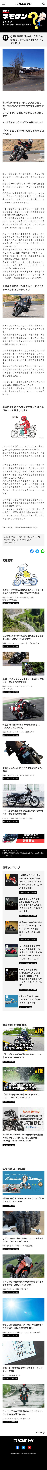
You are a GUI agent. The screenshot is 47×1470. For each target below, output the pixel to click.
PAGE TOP (39, 1433)
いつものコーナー (22, 643)
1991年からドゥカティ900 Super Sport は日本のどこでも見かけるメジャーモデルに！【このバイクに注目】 (30, 881)
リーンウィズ (8, 689)
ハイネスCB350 (8, 818)
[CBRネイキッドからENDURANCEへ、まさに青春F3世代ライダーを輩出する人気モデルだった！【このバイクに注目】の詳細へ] (11, 974)
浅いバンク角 (25, 537)
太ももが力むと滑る (10, 600)
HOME (4, 850)
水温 (18, 1375)
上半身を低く (26, 540)
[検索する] (43, 3)
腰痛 (18, 1289)
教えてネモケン (11, 537)
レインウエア (8, 1419)
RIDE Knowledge (9, 1375)
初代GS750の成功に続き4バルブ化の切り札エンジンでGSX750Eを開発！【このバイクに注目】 (30, 928)
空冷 (31, 818)
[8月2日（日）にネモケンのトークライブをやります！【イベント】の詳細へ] (11, 1001)
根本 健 (10, 527)
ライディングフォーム (24, 686)
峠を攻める (35, 643)
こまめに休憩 (35, 1332)
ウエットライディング (22, 1419)
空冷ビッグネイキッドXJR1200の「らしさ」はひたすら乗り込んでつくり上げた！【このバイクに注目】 (30, 905)
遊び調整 (29, 1246)
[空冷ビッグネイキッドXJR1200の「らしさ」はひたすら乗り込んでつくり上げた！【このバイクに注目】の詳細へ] (11, 903)
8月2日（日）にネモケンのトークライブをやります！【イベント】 (30, 999)
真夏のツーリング (22, 1332)
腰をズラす (30, 732)
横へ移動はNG (10, 542)
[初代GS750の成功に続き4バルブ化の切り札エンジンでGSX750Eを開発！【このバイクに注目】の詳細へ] (11, 927)
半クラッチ (20, 1246)
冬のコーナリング (12, 540)
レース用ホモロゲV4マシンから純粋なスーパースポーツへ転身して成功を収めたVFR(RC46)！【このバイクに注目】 (30, 952)
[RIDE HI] (24, 4)
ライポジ (25, 1289)
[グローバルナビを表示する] (3, 3)
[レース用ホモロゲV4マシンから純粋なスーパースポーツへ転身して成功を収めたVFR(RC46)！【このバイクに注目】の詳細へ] (11, 950)
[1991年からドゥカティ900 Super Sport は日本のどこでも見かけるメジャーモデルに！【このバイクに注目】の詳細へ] (11, 880)
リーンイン (36, 537)
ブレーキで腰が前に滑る (25, 597)
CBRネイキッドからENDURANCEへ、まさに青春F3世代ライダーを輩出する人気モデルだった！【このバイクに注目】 (30, 977)
